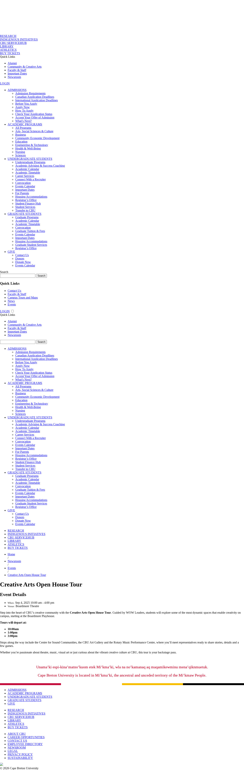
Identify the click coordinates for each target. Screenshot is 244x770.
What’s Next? (23, 121)
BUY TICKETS (10, 53)
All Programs (23, 127)
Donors (19, 258)
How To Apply (24, 110)
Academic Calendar (27, 169)
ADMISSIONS (17, 90)
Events (12, 304)
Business (20, 134)
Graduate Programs (27, 217)
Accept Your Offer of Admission (34, 117)
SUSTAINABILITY (20, 757)
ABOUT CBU (17, 733)
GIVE (11, 251)
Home (11, 554)
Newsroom (14, 77)
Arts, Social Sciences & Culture (34, 131)
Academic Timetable (27, 172)
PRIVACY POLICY (20, 754)
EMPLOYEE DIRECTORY (25, 744)
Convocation (23, 182)
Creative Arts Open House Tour (27, 575)
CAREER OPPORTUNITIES (26, 737)
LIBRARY (7, 46)
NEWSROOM (17, 747)
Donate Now (23, 262)
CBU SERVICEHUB (13, 43)
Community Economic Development (37, 138)
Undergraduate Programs (30, 162)
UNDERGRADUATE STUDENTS (30, 158)
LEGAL (13, 751)
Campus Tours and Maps (23, 297)
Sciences (20, 155)
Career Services (24, 176)
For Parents (22, 193)
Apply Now (22, 107)
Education (21, 141)
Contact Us (22, 255)
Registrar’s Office (26, 200)
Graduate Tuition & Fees (30, 231)
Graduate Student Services (31, 244)
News (11, 301)
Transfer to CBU (25, 210)
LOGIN (5, 83)
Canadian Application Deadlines (34, 96)
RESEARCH (8, 36)
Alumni (12, 63)
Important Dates (17, 73)
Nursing (20, 152)
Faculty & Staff (17, 70)
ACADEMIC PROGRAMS (25, 124)
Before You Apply (26, 103)
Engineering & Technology (31, 145)
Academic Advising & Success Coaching (40, 165)
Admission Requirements (30, 93)
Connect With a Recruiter (30, 179)
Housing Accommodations (31, 196)
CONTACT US (17, 740)
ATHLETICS (8, 49)
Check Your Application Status (33, 114)
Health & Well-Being (28, 148)
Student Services (25, 207)
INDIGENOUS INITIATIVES (19, 39)
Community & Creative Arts (25, 66)
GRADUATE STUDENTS (24, 213)
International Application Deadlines (36, 100)
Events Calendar (25, 186)
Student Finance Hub (28, 203)
